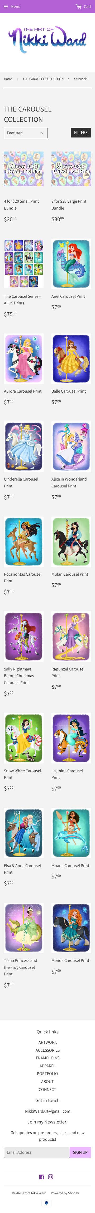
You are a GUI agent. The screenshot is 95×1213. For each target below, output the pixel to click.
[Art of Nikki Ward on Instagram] (50, 1177)
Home (8, 79)
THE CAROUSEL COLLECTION (43, 79)
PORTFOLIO (47, 1073)
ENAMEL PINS (47, 1058)
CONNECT (47, 1089)
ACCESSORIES (48, 1050)
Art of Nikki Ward (34, 1193)
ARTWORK (48, 1042)
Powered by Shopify (65, 1193)
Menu (16, 6)
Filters (81, 132)
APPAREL (47, 1066)
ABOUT (47, 1081)
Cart (87, 6)
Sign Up (80, 1152)
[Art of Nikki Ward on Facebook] (42, 1177)
